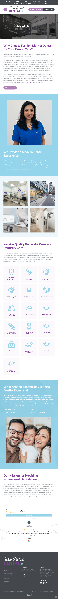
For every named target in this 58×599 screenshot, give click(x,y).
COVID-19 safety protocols (35, 82)
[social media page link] (41, 583)
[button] (5, 9)
